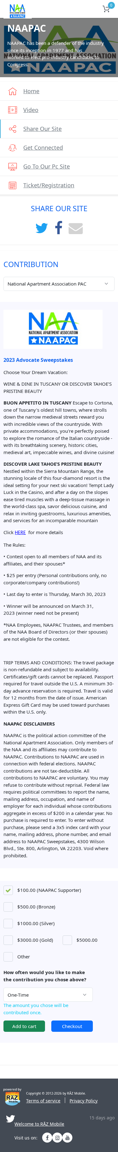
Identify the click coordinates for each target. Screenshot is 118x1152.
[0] (105, 9)
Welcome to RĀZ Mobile (39, 1124)
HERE (20, 532)
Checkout (72, 1026)
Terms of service (43, 1101)
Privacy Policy (84, 1101)
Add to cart (24, 1026)
